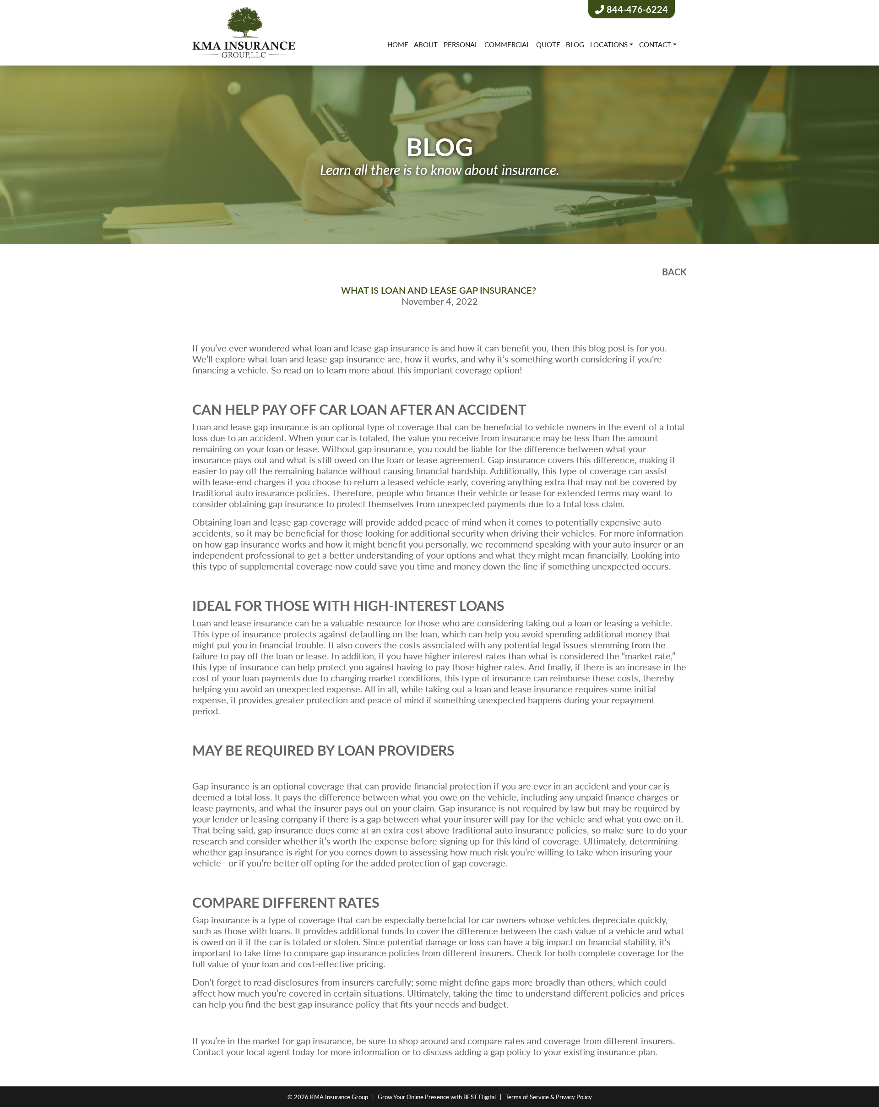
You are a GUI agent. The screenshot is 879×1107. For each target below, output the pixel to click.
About (426, 44)
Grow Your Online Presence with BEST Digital (437, 1096)
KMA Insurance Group (339, 1096)
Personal (461, 44)
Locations (609, 44)
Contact (655, 44)
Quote (548, 44)
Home (397, 44)
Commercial (507, 44)
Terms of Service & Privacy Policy (548, 1096)
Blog (575, 44)
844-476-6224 (636, 9)
